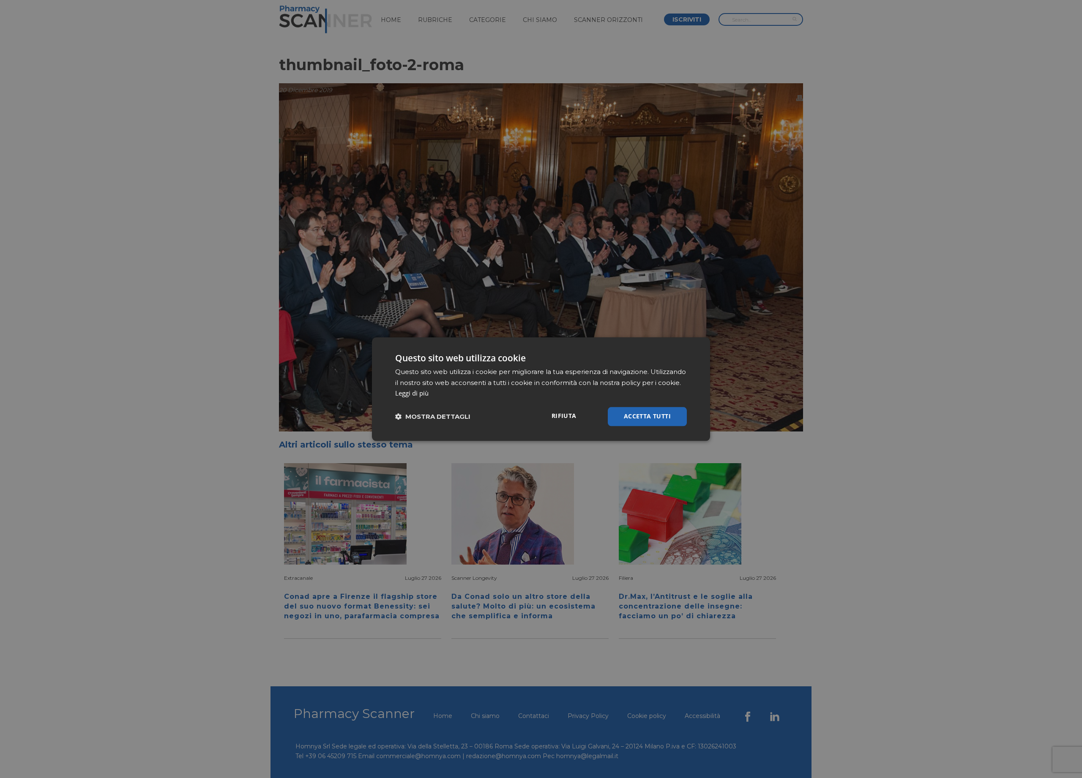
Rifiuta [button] (564, 416)
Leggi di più (412, 393)
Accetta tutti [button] (647, 416)
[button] (432, 416)
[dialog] (541, 389)
